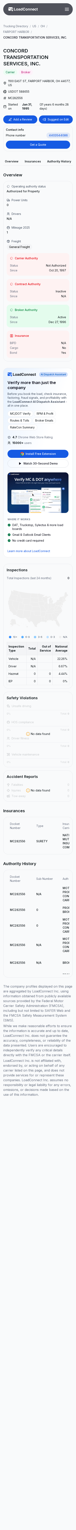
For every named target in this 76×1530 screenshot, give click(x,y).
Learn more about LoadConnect (28, 551)
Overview (11, 161)
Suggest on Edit (58, 119)
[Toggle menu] (67, 9)
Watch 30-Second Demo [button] (40, 463)
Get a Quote (38, 144)
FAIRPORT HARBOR (16, 31)
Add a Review (22, 119)
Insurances (33, 161)
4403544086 (58, 135)
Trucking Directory (15, 26)
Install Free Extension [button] (41, 453)
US (34, 26)
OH (43, 26)
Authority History (59, 161)
